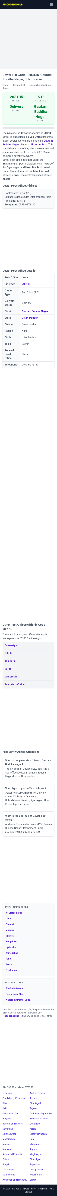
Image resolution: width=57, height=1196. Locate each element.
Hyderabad (11, 947)
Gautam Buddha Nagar (35, 311)
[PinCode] (13, 4)
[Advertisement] (28, 37)
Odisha (6, 1159)
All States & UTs (14, 913)
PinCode (15, 1188)
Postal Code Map (14, 994)
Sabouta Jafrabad (14, 684)
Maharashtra (9, 1139)
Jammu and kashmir (13, 1123)
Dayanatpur (11, 645)
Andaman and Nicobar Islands (15, 1179)
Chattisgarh (35, 1103)
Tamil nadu (8, 1169)
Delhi (8, 918)
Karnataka (8, 1129)
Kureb (7, 668)
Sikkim (33, 1179)
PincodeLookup (11, 1016)
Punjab (6, 1164)
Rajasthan (35, 1164)
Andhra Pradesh (38, 1093)
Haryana (7, 1118)
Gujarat (33, 1108)
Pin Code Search (14, 988)
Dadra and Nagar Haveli (41, 1113)
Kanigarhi (10, 660)
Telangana (8, 1093)
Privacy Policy (29, 1188)
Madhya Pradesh (38, 1134)
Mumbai (10, 930)
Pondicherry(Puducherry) (15, 1098)
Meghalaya (35, 1154)
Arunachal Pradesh (12, 1154)
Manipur (7, 1144)
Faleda (8, 653)
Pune (8, 958)
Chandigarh (35, 1159)
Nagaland (7, 1149)
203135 (26, 284)
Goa (32, 1139)
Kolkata (10, 936)
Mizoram (34, 1144)
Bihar (5, 1103)
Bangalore (11, 941)
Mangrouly (10, 676)
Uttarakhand (9, 1174)
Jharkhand (35, 1123)
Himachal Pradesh (39, 1118)
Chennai (10, 924)
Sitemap (42, 1188)
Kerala (9, 964)
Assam (33, 1098)
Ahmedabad (12, 953)
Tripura (33, 1149)
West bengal (36, 1174)
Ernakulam (11, 970)
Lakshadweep (9, 1134)
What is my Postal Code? (18, 1000)
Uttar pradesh (39, 144)
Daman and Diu (10, 1113)
